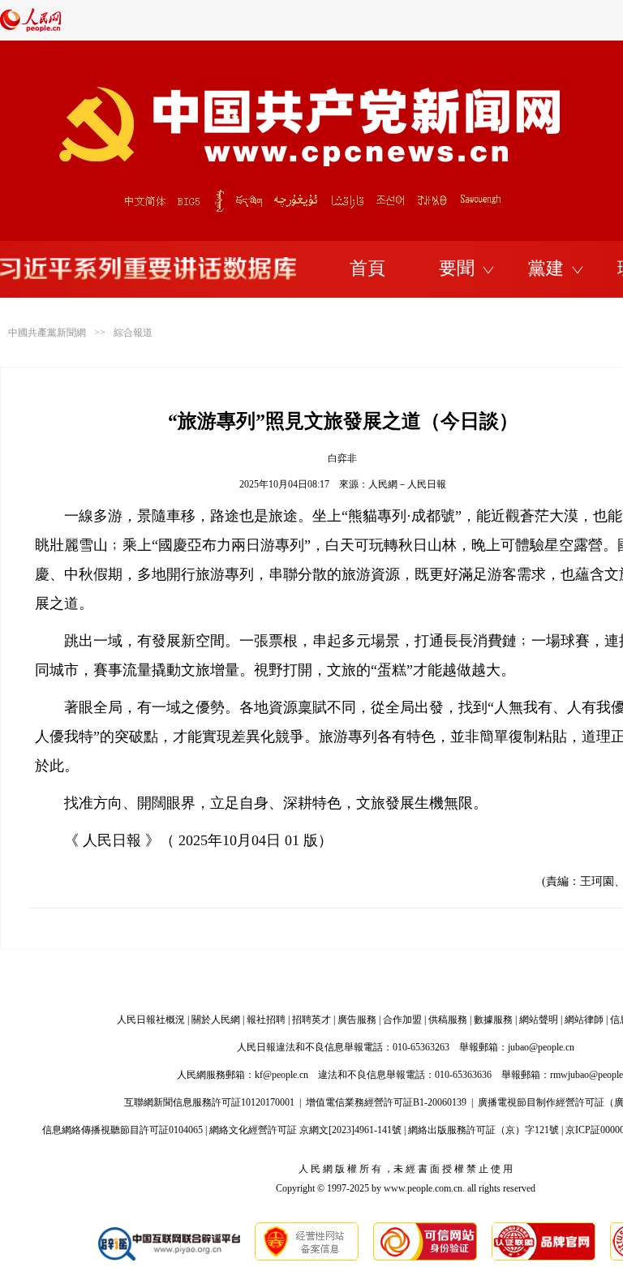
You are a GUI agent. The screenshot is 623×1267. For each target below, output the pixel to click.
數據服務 (493, 1019)
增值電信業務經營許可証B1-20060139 (386, 1102)
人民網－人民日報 (407, 484)
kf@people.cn (281, 1074)
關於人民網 (215, 1019)
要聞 (457, 268)
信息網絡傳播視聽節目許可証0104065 (122, 1130)
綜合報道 (133, 332)
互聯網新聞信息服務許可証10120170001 (209, 1102)
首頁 (367, 268)
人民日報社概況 (151, 1019)
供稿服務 (447, 1019)
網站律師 (584, 1019)
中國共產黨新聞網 (47, 332)
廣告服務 (356, 1019)
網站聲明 (538, 1019)
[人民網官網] (30, 28)
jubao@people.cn (541, 1047)
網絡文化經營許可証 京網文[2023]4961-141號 (305, 1130)
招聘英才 (311, 1019)
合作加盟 (402, 1019)
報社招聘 (266, 1019)
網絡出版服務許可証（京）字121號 (483, 1130)
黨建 (546, 268)
